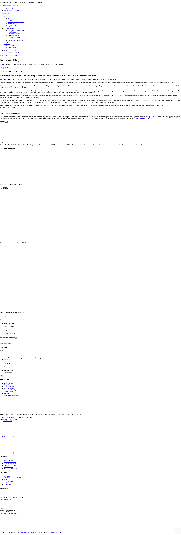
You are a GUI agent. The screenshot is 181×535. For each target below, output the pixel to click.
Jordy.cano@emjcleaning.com (9, 513)
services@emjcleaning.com (10, 107)
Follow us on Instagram (9, 453)
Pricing (6, 42)
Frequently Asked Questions (16, 22)
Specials (10, 18)
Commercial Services (14, 34)
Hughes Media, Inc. (57, 532)
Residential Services (10, 383)
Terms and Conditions (26, 532)
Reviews (10, 20)
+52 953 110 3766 (5, 512)
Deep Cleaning (12, 32)
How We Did (12, 45)
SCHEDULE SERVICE (11, 8)
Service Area (11, 23)
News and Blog (12, 25)
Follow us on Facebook (9, 437)
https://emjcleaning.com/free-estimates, (143, 105)
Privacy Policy (38, 532)
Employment (7, 484)
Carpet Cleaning (12, 39)
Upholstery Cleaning (14, 37)
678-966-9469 (14, 5)
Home (2, 64)
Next (2, 376)
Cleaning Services (9, 28)
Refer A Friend (12, 47)
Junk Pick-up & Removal (15, 40)
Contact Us (7, 44)
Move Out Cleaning (13, 35)
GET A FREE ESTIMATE (12, 10)
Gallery (10, 27)
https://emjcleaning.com (143, 118)
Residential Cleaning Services (16, 30)
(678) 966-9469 (92, 105)
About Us (7, 17)
